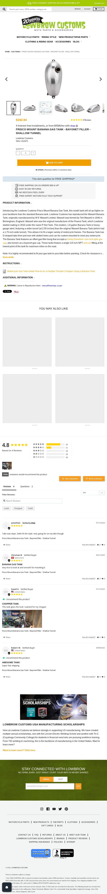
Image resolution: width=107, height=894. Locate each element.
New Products (67, 37)
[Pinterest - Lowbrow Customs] (66, 809)
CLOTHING (72, 822)
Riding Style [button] (49, 37)
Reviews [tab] (7, 486)
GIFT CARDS (47, 825)
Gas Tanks (15, 51)
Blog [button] (76, 41)
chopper (18, 508)
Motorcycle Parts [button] (28, 37)
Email (46, 779)
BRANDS (61, 838)
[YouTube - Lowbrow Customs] (54, 809)
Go (78, 786)
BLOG (60, 825)
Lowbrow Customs (24, 138)
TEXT (60, 779)
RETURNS (47, 835)
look (6, 508)
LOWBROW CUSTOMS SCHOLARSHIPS (34, 838)
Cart (100, 9)
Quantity (20, 149)
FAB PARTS (58, 822)
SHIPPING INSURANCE (39, 842)
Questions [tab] (25, 486)
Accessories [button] (63, 41)
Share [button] (7, 545)
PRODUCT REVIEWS (77, 838)
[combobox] (29, 9)
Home (7, 51)
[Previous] (7, 79)
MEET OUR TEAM (77, 835)
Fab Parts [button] (82, 37)
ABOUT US (60, 835)
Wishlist (78, 9)
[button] (98, 545)
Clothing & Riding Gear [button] (39, 41)
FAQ (36, 835)
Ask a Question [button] (71, 478)
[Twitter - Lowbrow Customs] (60, 809)
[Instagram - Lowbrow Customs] (41, 809)
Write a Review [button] (95, 478)
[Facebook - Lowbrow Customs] (48, 809)
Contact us (99, 3)
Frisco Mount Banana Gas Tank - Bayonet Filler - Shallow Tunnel (29, 538)
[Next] (100, 79)
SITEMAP (71, 842)
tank (30, 508)
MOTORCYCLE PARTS (19, 822)
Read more (8, 257)
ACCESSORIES (88, 822)
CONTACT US (24, 835)
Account (87, 9)
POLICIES (58, 842)
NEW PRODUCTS (41, 822)
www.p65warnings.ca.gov (52, 286)
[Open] (7, 887)
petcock (87, 243)
